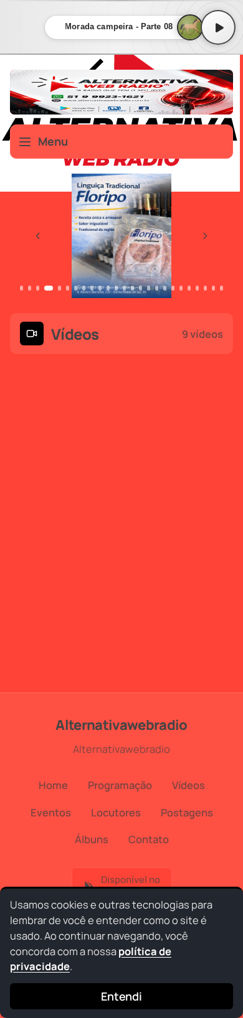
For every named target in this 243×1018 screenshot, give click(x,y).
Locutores (116, 812)
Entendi (121, 996)
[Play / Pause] (218, 27)
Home (53, 785)
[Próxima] (205, 236)
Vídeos (188, 785)
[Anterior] (38, 236)
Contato (148, 839)
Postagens (187, 812)
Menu (53, 141)
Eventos (51, 812)
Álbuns (91, 839)
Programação (120, 785)
